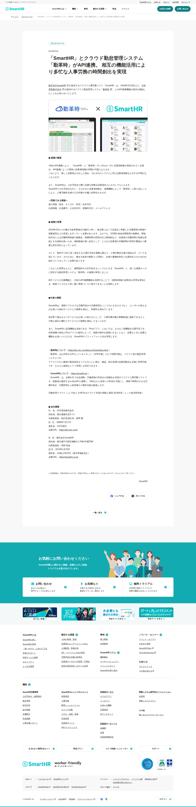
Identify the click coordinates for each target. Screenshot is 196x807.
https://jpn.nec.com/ (68, 430)
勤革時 (106, 89)
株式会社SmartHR (57, 85)
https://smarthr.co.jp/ (68, 457)
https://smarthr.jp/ (79, 373)
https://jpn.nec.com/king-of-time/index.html (88, 350)
